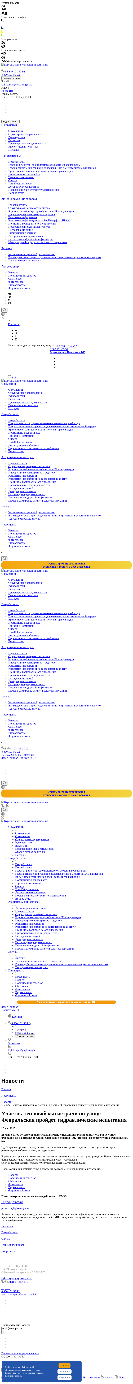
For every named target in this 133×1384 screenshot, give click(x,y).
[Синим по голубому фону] (2, 28)
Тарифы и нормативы (21, 177)
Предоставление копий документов (29, 226)
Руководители (16, 137)
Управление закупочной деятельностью (31, 254)
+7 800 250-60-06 (21, 1318)
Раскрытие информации (22, 217)
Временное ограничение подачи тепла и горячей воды (40, 171)
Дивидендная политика (22, 232)
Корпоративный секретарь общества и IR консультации (41, 211)
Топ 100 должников (13, 1244)
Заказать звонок (11, 78)
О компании (9, 125)
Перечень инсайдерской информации (30, 239)
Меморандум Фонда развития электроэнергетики (37, 242)
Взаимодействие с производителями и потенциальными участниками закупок (54, 257)
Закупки (6, 248)
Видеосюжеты (16, 284)
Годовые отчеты (17, 204)
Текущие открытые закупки (24, 260)
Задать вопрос (10, 121)
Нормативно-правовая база (24, 174)
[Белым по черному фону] (2, 24)
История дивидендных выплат (26, 236)
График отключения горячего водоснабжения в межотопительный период (52, 167)
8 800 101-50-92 (16, 71)
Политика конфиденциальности (20, 1353)
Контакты (7, 90)
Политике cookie (13, 1376)
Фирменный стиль (19, 288)
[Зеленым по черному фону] (2, 36)
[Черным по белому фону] (2, 21)
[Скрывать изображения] (3, 47)
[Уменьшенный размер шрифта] (3, 6)
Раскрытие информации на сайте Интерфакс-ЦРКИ (39, 220)
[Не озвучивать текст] (3, 58)
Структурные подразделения (25, 134)
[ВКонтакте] (9, 293)
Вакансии (14, 140)
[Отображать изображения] (3, 42)
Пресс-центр (10, 266)
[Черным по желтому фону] (2, 32)
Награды (13, 149)
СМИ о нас (14, 278)
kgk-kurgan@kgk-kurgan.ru (16, 84)
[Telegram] (9, 297)
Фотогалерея (15, 281)
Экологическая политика (23, 146)
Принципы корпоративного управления (32, 223)
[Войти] (3, 314)
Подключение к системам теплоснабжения (33, 189)
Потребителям (11, 155)
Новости (13, 272)
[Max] (9, 303)
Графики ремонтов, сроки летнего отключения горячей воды (44, 164)
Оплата (12, 180)
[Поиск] (4, 310)
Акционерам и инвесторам (19, 199)
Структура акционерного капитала (29, 207)
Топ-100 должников (20, 183)
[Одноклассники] (9, 300)
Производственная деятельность (27, 143)
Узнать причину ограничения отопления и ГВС (66, 1002)
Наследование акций (20, 229)
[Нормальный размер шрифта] (3, 9)
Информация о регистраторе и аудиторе (31, 214)
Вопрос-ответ (16, 192)
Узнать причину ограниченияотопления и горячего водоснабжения (66, 565)
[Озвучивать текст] (3, 54)
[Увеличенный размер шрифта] (4, 14)
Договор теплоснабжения (23, 186)
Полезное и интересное (22, 275)
